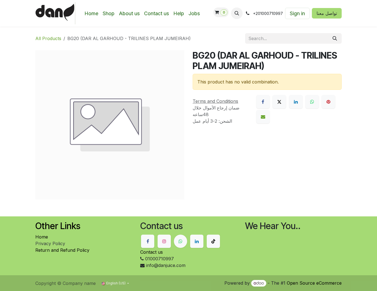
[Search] (335, 38)
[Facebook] (263, 101)
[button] (237, 13)
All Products (48, 38)
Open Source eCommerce (314, 283)
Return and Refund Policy (62, 250)
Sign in (297, 13)
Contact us (151, 252)
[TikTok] (213, 241)
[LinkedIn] (295, 101)
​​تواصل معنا (327, 13)
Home (41, 237)
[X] (279, 101)
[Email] (263, 116)
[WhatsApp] (312, 101)
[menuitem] (91, 13)
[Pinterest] (328, 101)
